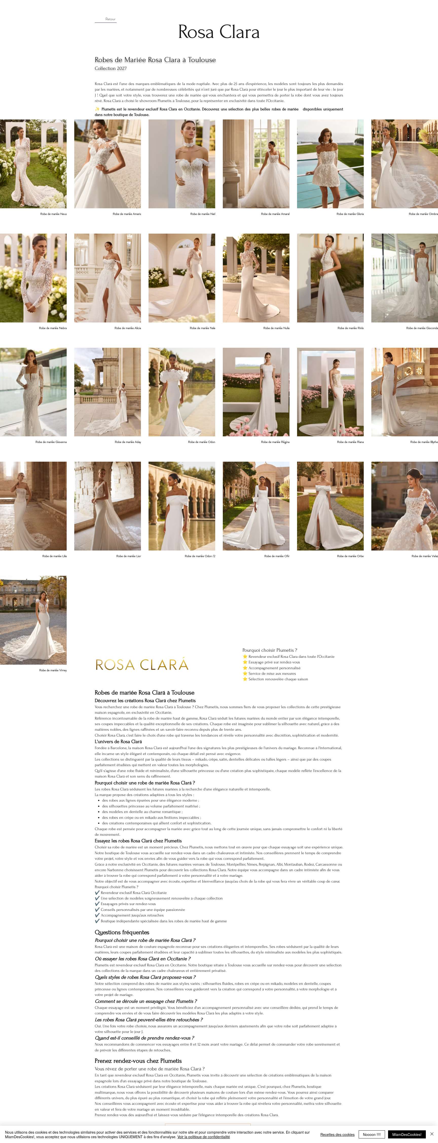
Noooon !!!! (372, 1134)
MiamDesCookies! (407, 1134)
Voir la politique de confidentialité (203, 1136)
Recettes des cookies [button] (337, 1134)
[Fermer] (432, 1134)
